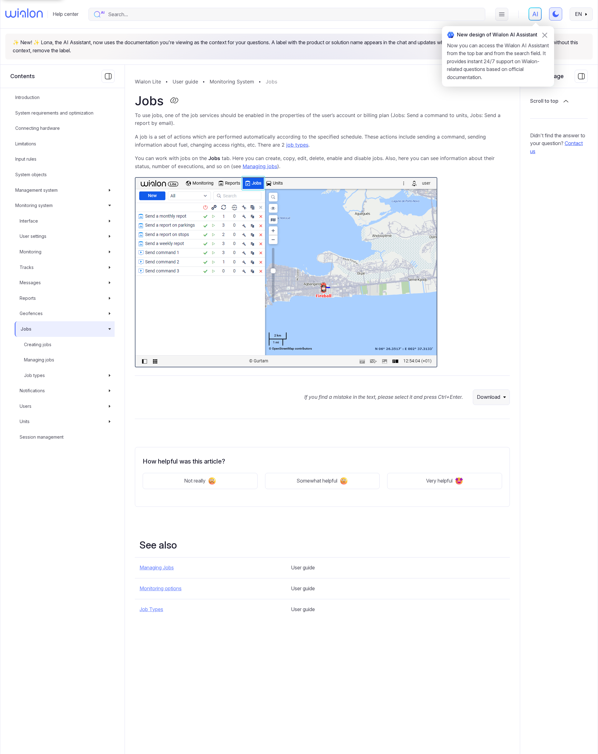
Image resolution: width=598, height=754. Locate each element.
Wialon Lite (148, 81)
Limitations (25, 143)
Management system (36, 190)
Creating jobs (37, 344)
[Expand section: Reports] (110, 298)
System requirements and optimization (54, 112)
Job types (34, 375)
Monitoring (30, 251)
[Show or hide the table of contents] (581, 76)
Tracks (27, 267)
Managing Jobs (157, 567)
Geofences (31, 313)
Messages (30, 282)
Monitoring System (232, 81)
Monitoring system (34, 205)
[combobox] (293, 14)
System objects (31, 174)
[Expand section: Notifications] (110, 390)
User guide (185, 81)
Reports (28, 298)
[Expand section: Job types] (110, 375)
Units (25, 421)
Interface (29, 221)
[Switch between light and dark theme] (555, 14)
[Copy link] (174, 100)
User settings (33, 236)
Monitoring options (161, 588)
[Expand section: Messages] (110, 282)
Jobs (26, 329)
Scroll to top (544, 101)
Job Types (151, 609)
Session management (42, 437)
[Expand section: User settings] (110, 236)
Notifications (32, 390)
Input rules (25, 159)
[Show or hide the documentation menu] (108, 76)
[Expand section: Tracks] (110, 267)
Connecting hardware (37, 128)
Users (25, 406)
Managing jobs (39, 359)
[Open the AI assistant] (535, 14)
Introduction (27, 97)
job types (297, 145)
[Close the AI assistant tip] (544, 35)
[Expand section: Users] (110, 406)
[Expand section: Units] (110, 422)
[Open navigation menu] (501, 14)
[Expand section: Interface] (110, 221)
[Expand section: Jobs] (110, 329)
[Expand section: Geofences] (110, 314)
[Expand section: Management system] (110, 190)
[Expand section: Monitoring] (110, 252)
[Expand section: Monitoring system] (110, 205)
